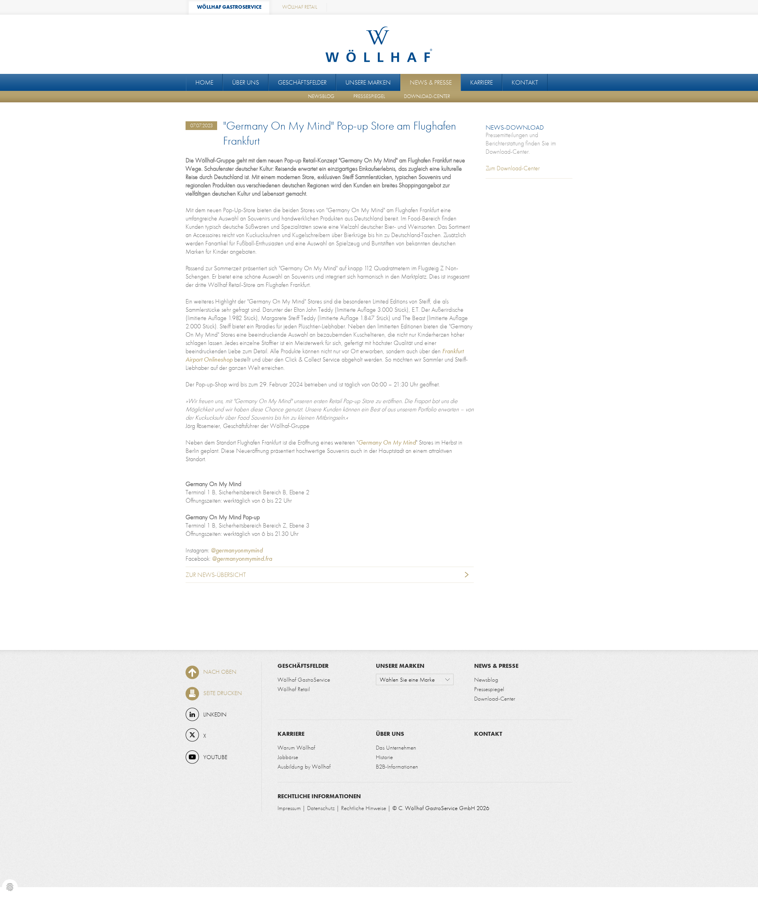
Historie (384, 757)
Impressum (289, 808)
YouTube (215, 757)
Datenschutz (321, 808)
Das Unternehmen (396, 747)
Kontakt (525, 82)
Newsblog (321, 96)
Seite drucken (222, 693)
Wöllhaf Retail (294, 689)
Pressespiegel (369, 96)
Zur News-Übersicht (216, 575)
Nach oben (219, 671)
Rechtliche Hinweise (363, 808)
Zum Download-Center (513, 168)
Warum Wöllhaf (296, 747)
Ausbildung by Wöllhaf (304, 766)
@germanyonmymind (237, 550)
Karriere (481, 82)
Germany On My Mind (387, 442)
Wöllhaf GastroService (304, 679)
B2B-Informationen (397, 766)
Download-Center (427, 96)
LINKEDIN (215, 714)
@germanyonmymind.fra (242, 558)
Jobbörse (288, 757)
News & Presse (431, 82)
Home (204, 82)
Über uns (245, 82)
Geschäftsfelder (302, 82)
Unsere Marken (368, 82)
